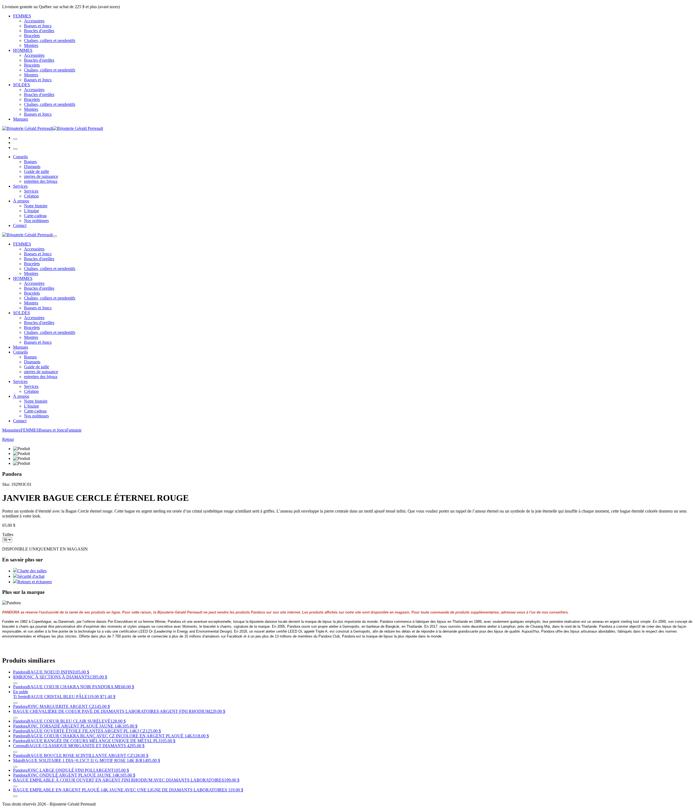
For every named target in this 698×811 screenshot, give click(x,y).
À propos (21, 201)
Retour (8, 439)
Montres (31, 45)
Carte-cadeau (35, 215)
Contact (19, 225)
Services (20, 186)
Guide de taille (36, 171)
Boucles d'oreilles (39, 30)
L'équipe (31, 210)
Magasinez (11, 430)
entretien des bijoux (41, 181)
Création (31, 196)
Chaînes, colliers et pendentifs (49, 40)
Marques (20, 119)
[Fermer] (15, 149)
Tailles (7, 534)
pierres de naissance (41, 176)
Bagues (30, 161)
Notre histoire (35, 206)
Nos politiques (36, 220)
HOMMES (22, 50)
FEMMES (22, 16)
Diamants (32, 166)
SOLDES (21, 84)
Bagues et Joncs (38, 25)
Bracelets (32, 35)
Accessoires (34, 21)
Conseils (20, 156)
